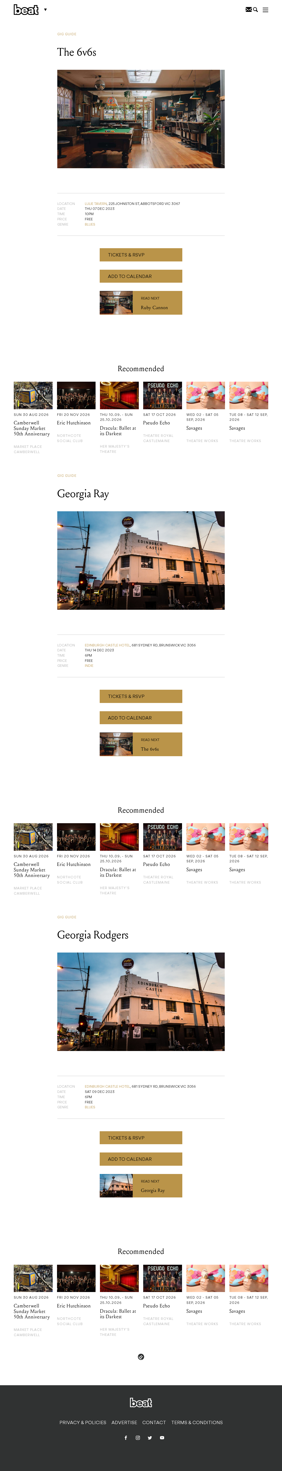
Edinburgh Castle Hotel (107, 645)
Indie (89, 666)
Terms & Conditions (197, 1423)
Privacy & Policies (82, 1423)
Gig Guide (67, 34)
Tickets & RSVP (126, 255)
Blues (90, 224)
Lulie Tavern (96, 204)
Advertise (124, 1423)
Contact (154, 1423)
